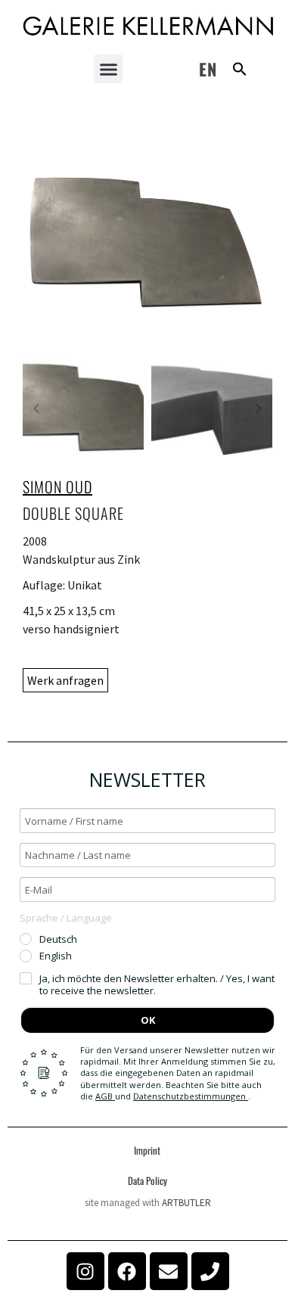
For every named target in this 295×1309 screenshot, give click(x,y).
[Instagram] (85, 1271)
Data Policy (147, 1180)
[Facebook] (127, 1271)
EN (208, 69)
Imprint (147, 1150)
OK (148, 1020)
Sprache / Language (66, 918)
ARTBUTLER (186, 1202)
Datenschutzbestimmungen (190, 1096)
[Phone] (210, 1271)
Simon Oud (57, 486)
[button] (108, 68)
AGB (105, 1096)
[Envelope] (169, 1271)
